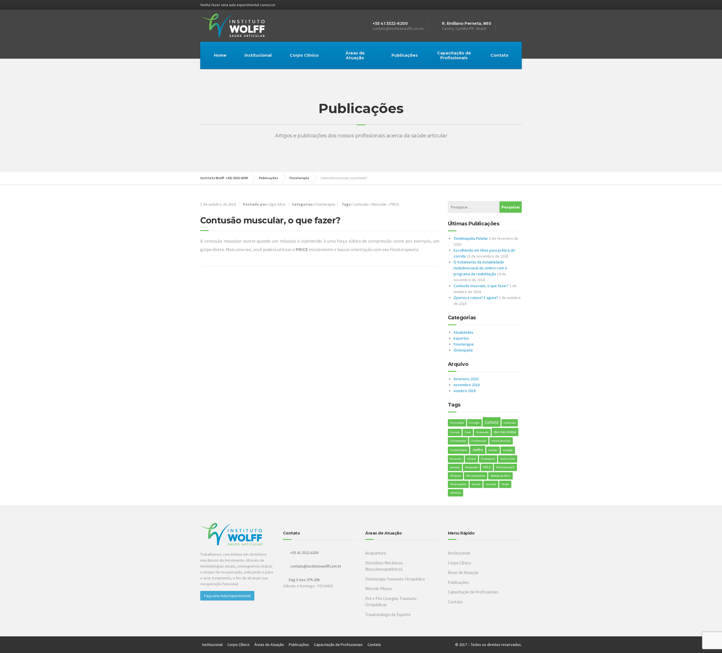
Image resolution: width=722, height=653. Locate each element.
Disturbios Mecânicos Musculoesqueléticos (384, 566)
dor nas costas (505, 432)
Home (220, 55)
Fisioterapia (325, 204)
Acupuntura (375, 553)
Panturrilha (507, 459)
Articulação (457, 423)
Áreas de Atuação (355, 55)
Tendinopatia (458, 484)
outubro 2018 (465, 390)
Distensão (482, 432)
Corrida (454, 432)
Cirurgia (474, 423)
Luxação (508, 450)
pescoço (455, 467)
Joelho (477, 449)
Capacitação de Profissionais (454, 55)
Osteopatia (463, 350)
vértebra (455, 492)
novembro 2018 (467, 384)
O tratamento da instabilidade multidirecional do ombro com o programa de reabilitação (480, 268)
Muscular (379, 204)
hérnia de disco (501, 441)
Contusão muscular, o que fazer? (481, 285)
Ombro (471, 459)
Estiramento (458, 441)
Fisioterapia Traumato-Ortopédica (395, 579)
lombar (493, 450)
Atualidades (464, 332)
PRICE (394, 204)
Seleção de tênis (500, 476)
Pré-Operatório (505, 467)
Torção (505, 484)
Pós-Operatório (475, 476)
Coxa (468, 432)
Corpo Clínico (304, 55)
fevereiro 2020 (466, 378)
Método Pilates (378, 588)
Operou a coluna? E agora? (476, 297)
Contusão (361, 204)
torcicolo (491, 484)
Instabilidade (458, 450)
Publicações (404, 55)
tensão (476, 484)
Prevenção (471, 467)
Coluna (491, 422)
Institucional (258, 55)
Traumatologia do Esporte (388, 614)
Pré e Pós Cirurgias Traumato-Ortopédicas (391, 602)
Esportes (461, 338)
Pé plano (455, 476)
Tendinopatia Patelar (471, 238)
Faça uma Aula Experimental (227, 595)
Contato (499, 55)
